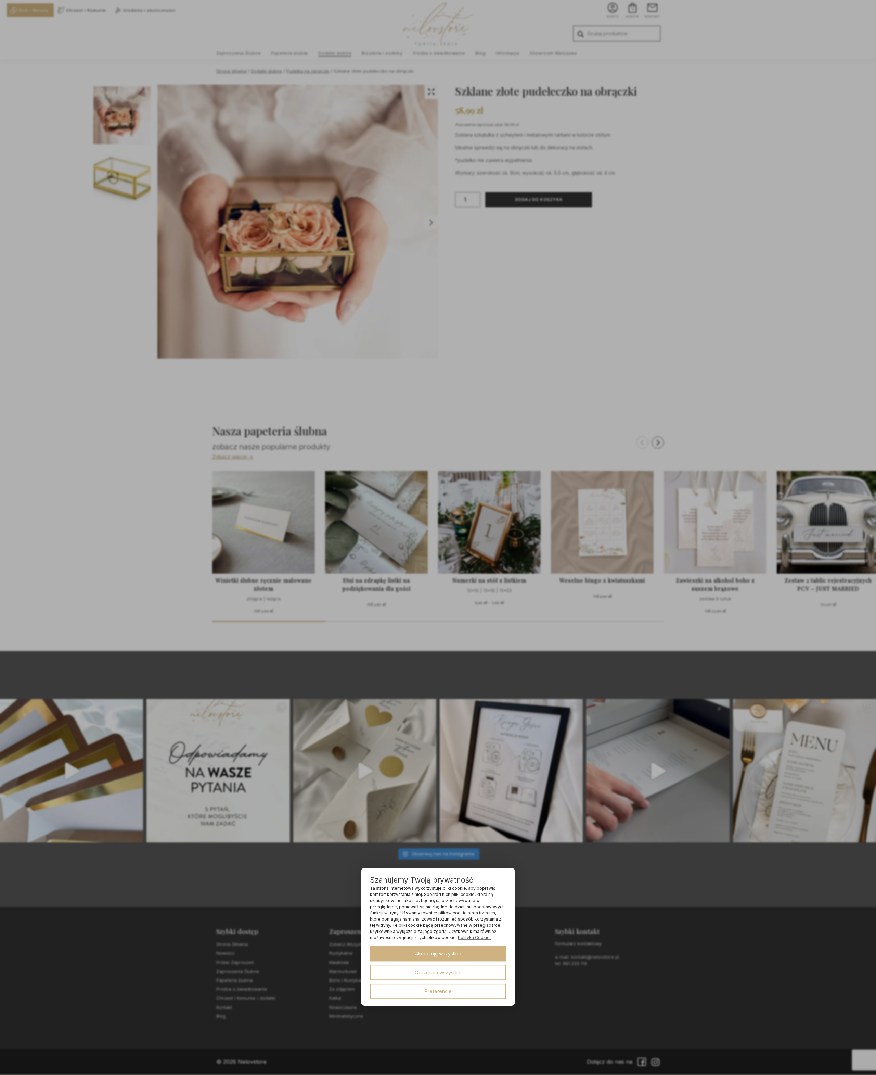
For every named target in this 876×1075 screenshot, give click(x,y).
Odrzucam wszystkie (438, 972)
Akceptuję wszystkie (438, 954)
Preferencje (438, 991)
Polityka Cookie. (474, 937)
